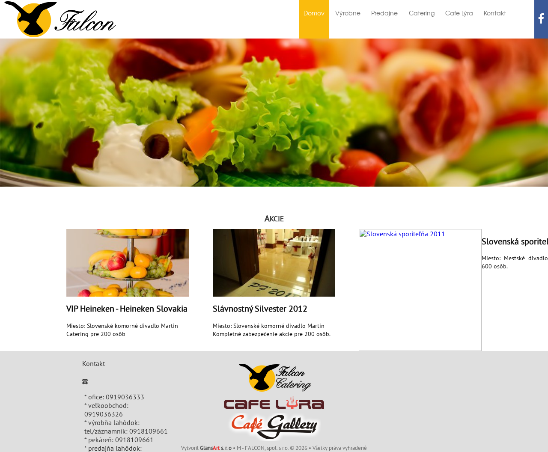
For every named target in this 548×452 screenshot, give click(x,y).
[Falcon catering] (274, 378)
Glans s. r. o (216, 448)
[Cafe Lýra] (274, 402)
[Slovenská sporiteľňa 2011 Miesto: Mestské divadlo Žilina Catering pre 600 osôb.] (420, 290)
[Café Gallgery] (274, 427)
